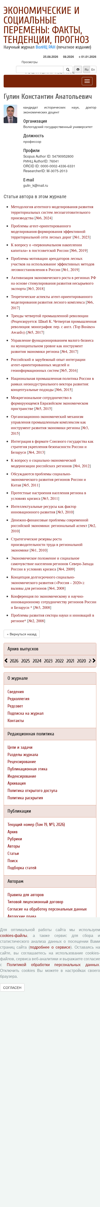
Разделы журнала (23, 754)
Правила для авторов (26, 894)
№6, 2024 (43, 217)
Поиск (13, 860)
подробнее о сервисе (50, 947)
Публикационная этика (27, 769)
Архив (12, 831)
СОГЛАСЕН (12, 987)
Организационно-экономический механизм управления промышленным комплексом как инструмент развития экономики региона (48, 422)
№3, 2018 (35, 288)
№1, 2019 (70, 269)
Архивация (17, 783)
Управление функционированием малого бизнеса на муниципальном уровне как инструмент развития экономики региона (52, 346)
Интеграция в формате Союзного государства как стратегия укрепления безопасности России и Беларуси (52, 447)
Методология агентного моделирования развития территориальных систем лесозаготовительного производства (52, 212)
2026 (14, 661)
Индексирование (22, 776)
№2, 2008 (36, 620)
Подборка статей (22, 867)
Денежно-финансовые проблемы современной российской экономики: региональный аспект (49, 522)
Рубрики (15, 839)
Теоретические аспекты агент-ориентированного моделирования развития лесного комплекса (51, 299)
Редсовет (15, 706)
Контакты (16, 720)
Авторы (14, 846)
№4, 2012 (82, 465)
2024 (37, 661)
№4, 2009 (66, 568)
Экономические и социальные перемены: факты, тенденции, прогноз (46, 25)
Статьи (13, 853)
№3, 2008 (42, 607)
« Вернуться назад (21, 633)
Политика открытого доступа (32, 790)
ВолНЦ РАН (45, 47)
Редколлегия (18, 698)
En (93, 69)
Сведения (16, 691)
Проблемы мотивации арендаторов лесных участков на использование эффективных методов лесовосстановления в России (52, 264)
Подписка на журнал (25, 713)
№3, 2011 (50, 498)
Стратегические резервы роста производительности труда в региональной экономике (47, 544)
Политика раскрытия (25, 797)
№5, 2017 (35, 332)
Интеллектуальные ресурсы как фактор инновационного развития (43, 509)
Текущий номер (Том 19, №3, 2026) (36, 824)
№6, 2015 (63, 389)
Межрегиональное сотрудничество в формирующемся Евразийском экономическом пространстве (49, 403)
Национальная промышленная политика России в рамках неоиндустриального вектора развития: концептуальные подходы (52, 384)
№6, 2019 (78, 250)
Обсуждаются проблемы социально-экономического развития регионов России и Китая (48, 479)
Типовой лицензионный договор (35, 901)
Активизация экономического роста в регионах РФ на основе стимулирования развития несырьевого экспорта (53, 283)
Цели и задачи (20, 747)
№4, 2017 (69, 351)
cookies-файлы (13, 936)
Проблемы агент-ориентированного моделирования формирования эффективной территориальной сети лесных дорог (48, 231)
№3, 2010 (65, 511)
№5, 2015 (43, 408)
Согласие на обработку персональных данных (47, 909)
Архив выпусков (23, 649)
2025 (25, 661)
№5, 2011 (31, 484)
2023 (48, 661)
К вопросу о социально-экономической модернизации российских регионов (43, 463)
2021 (70, 661)
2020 (81, 661)
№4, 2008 (56, 588)
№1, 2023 (81, 236)
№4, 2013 (36, 452)
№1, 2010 (38, 549)
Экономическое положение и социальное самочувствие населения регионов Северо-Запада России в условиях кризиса (52, 563)
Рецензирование (22, 761)
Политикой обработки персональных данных (53, 965)
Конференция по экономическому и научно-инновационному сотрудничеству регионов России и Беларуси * (53, 602)
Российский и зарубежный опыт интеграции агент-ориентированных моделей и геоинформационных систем (48, 365)
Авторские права (22, 916)
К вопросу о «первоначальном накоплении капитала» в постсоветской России (46, 247)
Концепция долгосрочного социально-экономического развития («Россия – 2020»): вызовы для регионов (48, 582)
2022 (59, 661)
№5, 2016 (68, 370)
